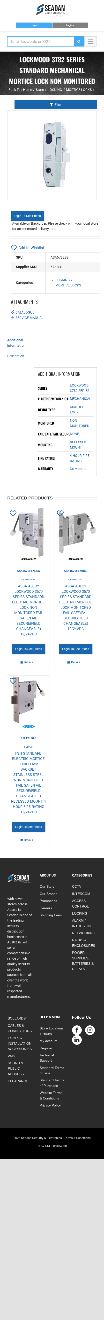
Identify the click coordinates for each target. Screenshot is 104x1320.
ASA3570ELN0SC (28, 571)
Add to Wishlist (31, 247)
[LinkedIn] (77, 1040)
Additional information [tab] (16, 342)
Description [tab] (15, 356)
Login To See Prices (27, 216)
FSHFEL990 (28, 738)
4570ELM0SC (75, 579)
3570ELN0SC (28, 579)
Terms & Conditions (77, 1138)
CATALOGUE (24, 312)
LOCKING (62, 280)
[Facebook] (77, 1030)
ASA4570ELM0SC (76, 571)
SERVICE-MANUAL (29, 318)
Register (70, 25)
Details (28, 662)
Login (34, 25)
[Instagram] (90, 1030)
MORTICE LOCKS (68, 285)
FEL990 (28, 746)
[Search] (79, 41)
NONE (74, 434)
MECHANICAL (80, 399)
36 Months (78, 468)
